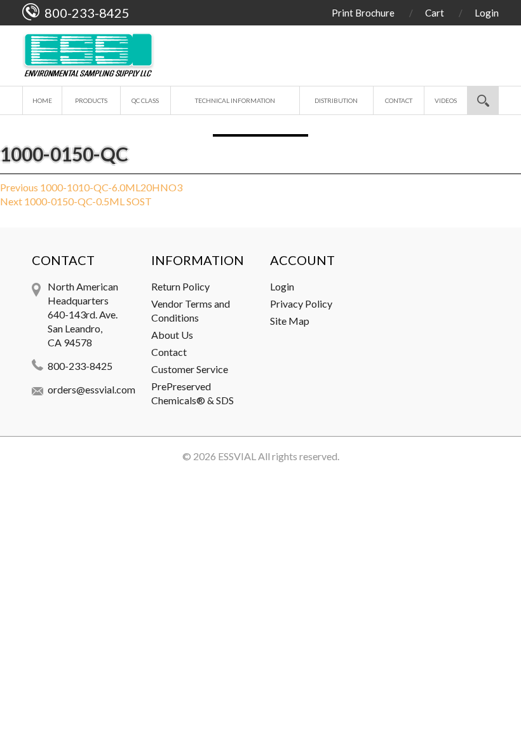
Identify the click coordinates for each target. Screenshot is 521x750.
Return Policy (180, 286)
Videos (446, 100)
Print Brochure (363, 12)
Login (487, 12)
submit (483, 100)
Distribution (336, 100)
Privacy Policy (301, 303)
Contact (398, 100)
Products (91, 100)
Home (42, 100)
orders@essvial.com (91, 389)
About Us (172, 335)
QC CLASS (145, 100)
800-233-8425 (80, 366)
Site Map (289, 321)
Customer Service (189, 369)
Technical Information (235, 100)
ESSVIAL (237, 456)
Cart (434, 12)
